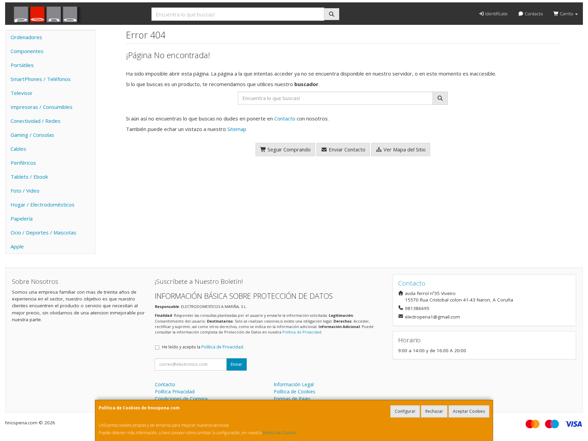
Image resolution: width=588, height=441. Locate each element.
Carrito (566, 14)
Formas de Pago (292, 398)
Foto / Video (25, 190)
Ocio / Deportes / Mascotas (43, 232)
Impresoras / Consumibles (41, 106)
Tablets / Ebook (29, 176)
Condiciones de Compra (181, 398)
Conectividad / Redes (36, 120)
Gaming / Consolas (32, 134)
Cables (18, 148)
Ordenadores (26, 37)
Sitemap (236, 129)
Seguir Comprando (288, 149)
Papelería (22, 218)
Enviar (236, 364)
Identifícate (496, 14)
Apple (17, 246)
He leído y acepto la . (203, 347)
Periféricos (23, 162)
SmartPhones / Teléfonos (41, 79)
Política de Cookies (279, 433)
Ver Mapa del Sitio (404, 149)
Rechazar (434, 411)
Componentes (27, 51)
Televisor (22, 92)
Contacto (533, 14)
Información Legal (294, 384)
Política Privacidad (175, 391)
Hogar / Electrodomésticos (43, 204)
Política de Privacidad (301, 331)
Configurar (405, 411)
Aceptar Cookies (469, 411)
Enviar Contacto (346, 149)
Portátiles (22, 65)
